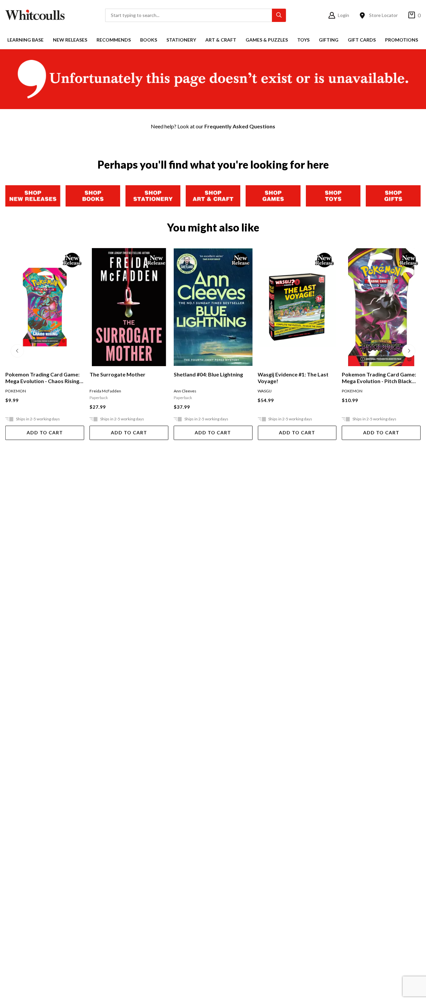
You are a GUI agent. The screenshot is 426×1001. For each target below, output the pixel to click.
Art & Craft (220, 40)
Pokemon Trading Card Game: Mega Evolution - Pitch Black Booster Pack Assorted (379, 377)
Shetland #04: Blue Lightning (208, 374)
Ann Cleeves (185, 390)
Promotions (401, 40)
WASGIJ (265, 390)
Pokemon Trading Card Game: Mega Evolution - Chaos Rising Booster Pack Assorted (42, 377)
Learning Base (25, 40)
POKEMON (15, 390)
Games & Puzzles (267, 40)
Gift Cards (362, 40)
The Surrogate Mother (117, 374)
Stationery (181, 40)
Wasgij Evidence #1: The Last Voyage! (293, 377)
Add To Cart (45, 432)
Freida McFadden (105, 390)
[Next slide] (408, 351)
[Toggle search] (279, 15)
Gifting (328, 40)
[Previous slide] (17, 351)
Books (148, 40)
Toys (303, 40)
